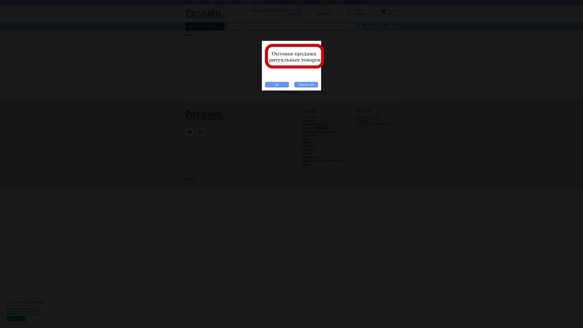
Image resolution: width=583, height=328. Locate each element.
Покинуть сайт (306, 84)
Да (276, 84)
